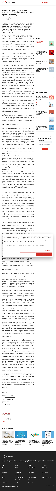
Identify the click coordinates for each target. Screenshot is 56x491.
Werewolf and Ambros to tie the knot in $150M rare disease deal (41, 62)
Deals (37, 59)
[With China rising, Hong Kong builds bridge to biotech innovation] (51, 119)
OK (44, 254)
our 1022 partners (11, 236)
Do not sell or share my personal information (28, 254)
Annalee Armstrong (39, 122)
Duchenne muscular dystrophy (40, 42)
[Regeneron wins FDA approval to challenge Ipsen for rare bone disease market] (35, 434)
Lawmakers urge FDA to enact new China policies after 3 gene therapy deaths (41, 52)
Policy (37, 50)
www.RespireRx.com (22, 265)
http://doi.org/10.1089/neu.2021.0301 (9, 77)
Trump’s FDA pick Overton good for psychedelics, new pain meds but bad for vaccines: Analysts (42, 104)
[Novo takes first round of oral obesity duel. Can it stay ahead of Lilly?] (51, 127)
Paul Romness (38, 99)
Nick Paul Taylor (38, 71)
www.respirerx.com (6, 405)
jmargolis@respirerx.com (10, 397)
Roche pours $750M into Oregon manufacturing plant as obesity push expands (7, 441)
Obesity (37, 125)
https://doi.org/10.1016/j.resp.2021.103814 (10, 56)
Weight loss (38, 67)
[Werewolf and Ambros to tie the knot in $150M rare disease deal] (51, 61)
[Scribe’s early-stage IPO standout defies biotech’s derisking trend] (21, 434)
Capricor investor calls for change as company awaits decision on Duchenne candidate (42, 44)
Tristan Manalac (38, 129)
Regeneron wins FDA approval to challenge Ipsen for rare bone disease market (34, 441)
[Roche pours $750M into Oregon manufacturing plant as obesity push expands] (8, 434)
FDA (37, 102)
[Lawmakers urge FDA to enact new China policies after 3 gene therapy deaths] (51, 52)
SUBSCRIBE (45, 2)
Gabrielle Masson (39, 54)
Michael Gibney (38, 63)
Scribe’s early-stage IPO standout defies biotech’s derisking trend (20, 441)
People (4, 421)
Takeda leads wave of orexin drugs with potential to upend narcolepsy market (41, 112)
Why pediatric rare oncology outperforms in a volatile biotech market (42, 97)
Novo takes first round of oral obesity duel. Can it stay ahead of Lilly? (42, 127)
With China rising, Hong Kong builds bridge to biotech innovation (41, 120)
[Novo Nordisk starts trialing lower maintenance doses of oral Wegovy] (51, 69)
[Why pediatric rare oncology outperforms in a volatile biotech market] (51, 97)
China (37, 117)
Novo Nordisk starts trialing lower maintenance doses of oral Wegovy (42, 69)
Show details (47, 250)
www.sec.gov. (26, 267)
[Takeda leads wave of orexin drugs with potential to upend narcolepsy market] (51, 112)
